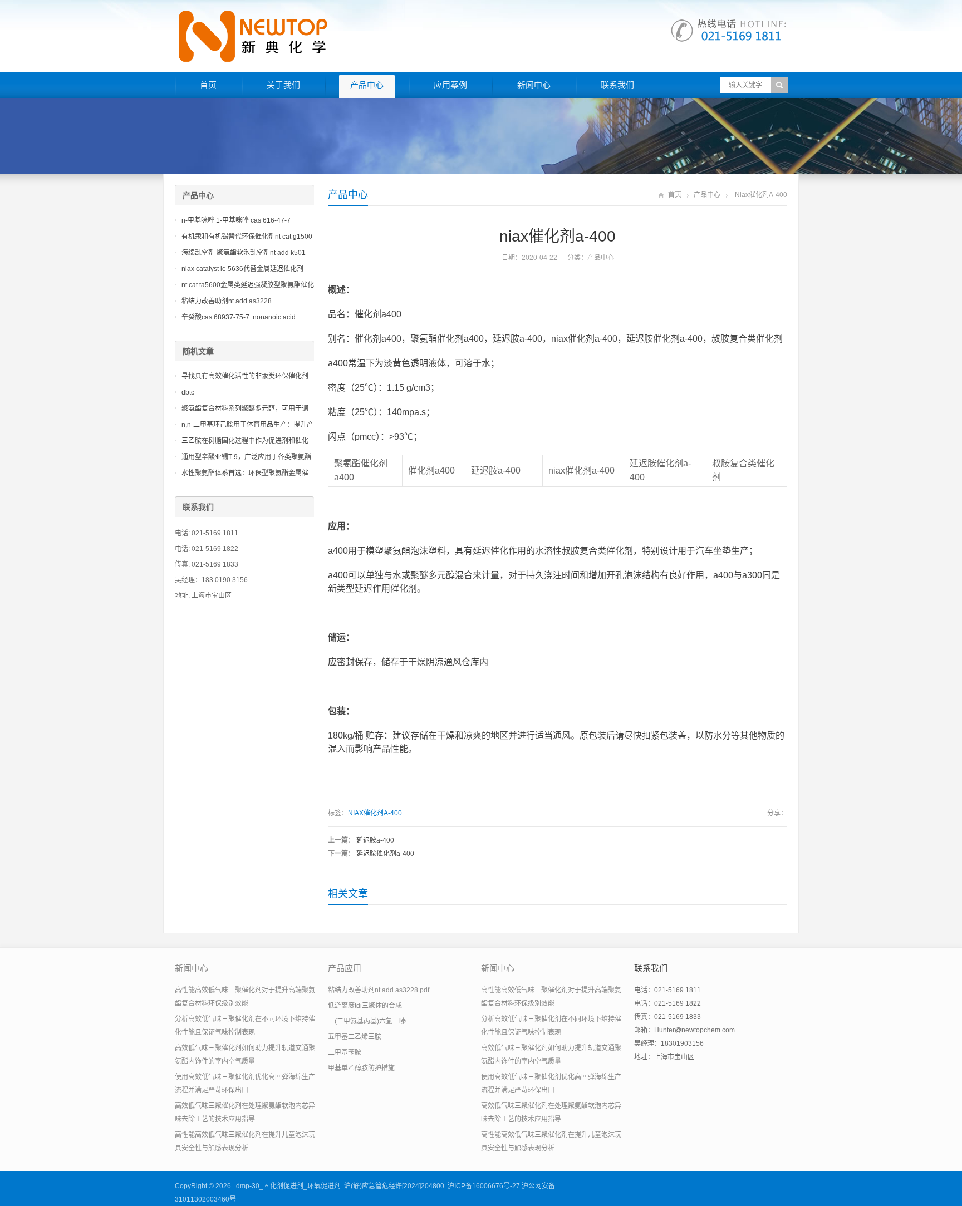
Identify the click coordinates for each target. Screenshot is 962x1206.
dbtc (187, 392)
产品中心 (367, 85)
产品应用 (344, 968)
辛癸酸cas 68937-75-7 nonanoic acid (238, 317)
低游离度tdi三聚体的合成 (365, 1006)
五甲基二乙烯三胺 (354, 1037)
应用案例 (450, 85)
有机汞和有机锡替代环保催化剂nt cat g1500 (246, 236)
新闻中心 (534, 85)
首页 (208, 85)
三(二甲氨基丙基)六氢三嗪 (367, 1021)
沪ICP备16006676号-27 (484, 1186)
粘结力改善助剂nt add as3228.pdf (378, 990)
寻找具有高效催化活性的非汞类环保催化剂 (244, 376)
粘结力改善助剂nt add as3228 (226, 301)
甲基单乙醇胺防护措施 (361, 1068)
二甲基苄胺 (344, 1052)
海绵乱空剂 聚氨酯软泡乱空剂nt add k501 (243, 253)
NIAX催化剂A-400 (375, 813)
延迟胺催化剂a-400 (385, 854)
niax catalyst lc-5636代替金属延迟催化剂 (242, 269)
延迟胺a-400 (375, 840)
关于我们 (283, 85)
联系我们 (617, 85)
